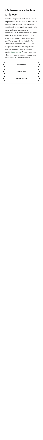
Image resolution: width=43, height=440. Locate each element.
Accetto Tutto (21, 71)
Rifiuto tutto (21, 64)
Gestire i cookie (21, 78)
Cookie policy (15, 52)
